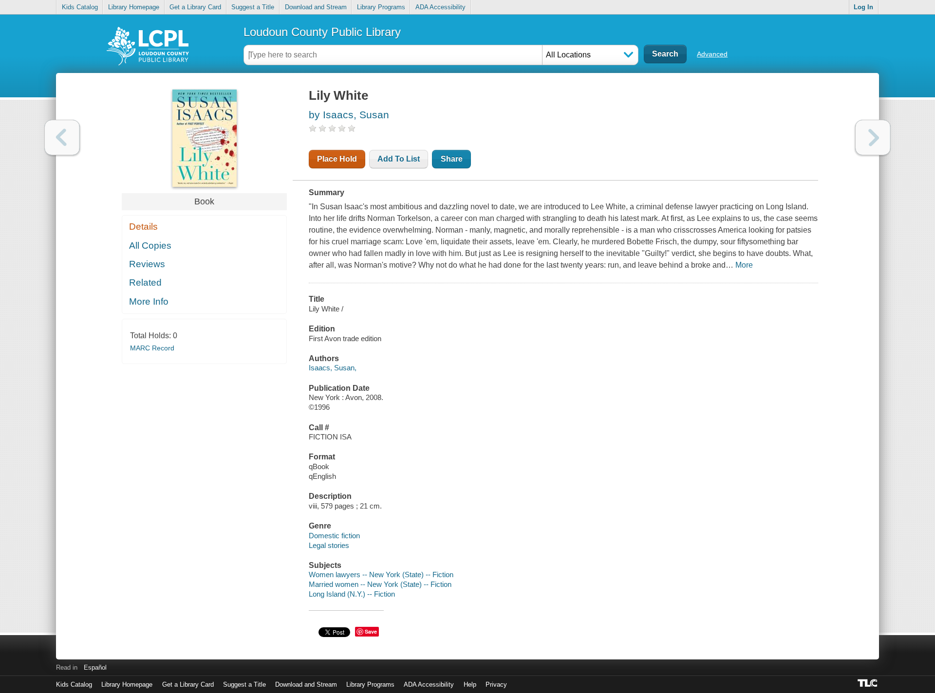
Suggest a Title (252, 7)
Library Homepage (133, 7)
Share (452, 159)
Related (145, 282)
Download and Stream (316, 7)
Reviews (147, 264)
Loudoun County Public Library (322, 31)
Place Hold (337, 159)
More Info (148, 301)
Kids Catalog (80, 7)
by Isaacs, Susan (349, 114)
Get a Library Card (195, 7)
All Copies (150, 245)
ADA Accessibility (440, 7)
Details (143, 226)
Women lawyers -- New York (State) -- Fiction (381, 574)
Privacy (496, 684)
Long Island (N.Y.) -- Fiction (352, 594)
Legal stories (329, 545)
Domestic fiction (334, 535)
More (744, 265)
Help (470, 684)
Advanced (712, 54)
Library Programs (381, 7)
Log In (863, 7)
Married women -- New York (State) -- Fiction (380, 584)
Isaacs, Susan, (332, 368)
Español (95, 667)
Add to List (398, 159)
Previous (62, 137)
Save (371, 631)
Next (873, 137)
